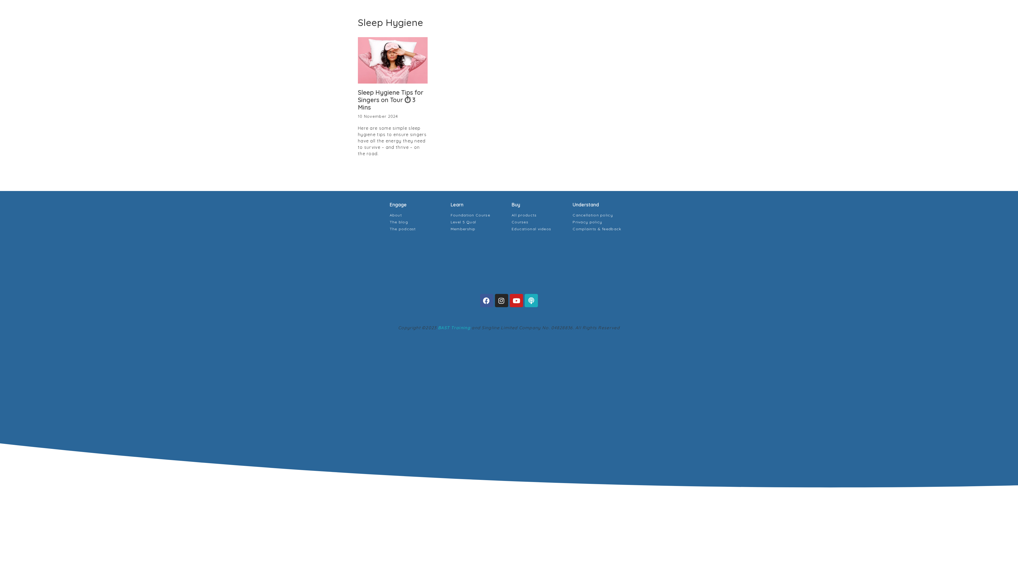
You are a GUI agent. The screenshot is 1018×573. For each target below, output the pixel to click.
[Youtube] (516, 300)
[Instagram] (501, 300)
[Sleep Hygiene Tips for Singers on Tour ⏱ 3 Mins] (393, 60)
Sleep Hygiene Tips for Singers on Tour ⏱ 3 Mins (390, 100)
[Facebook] (486, 300)
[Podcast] (531, 300)
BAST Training (454, 327)
